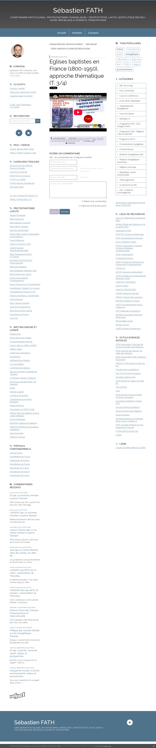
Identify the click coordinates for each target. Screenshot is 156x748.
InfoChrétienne (16, 299)
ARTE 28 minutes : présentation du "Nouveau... (23, 573)
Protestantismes (83, 140)
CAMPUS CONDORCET (126, 282)
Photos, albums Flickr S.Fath (22, 149)
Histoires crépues (17, 437)
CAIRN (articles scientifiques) (22, 183)
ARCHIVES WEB (16, 187)
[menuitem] (61, 32)
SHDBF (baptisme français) (127, 293)
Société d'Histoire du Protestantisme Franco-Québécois (129, 420)
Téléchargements (126, 180)
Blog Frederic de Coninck (20, 274)
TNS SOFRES (121, 387)
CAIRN (119, 435)
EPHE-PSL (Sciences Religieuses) (130, 234)
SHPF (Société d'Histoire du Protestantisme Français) (130, 426)
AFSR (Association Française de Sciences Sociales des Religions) (129, 345)
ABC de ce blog (126, 85)
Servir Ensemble (17, 433)
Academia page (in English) (21, 96)
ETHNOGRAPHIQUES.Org (127, 431)
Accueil (61, 32)
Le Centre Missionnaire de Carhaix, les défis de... (24, 553)
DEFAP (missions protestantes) (129, 272)
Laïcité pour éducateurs (20, 352)
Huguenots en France (19, 314)
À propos (93, 32)
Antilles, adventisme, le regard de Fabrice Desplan (70, 48)
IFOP (118, 391)
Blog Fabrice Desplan (19, 226)
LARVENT (15, 512)
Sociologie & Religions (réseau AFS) (129, 402)
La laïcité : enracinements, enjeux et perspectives (24, 653)
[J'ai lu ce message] (154, 746)
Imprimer (71, 143)
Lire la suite (15, 75)
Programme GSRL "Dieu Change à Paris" (128, 125)
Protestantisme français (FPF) (23, 291)
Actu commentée (126, 90)
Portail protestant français (21, 341)
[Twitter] (19, 133)
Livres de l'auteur (126, 113)
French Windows (17, 240)
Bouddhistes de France (20, 464)
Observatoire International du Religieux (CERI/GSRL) (130, 203)
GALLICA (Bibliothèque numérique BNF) (130, 219)
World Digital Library (124, 321)
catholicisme (122, 59)
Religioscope (15, 334)
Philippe (14, 630)
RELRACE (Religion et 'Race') (128, 300)
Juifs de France (16, 453)
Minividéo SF (124, 118)
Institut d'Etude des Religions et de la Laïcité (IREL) (130, 225)
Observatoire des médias (20, 337)
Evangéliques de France (20, 456)
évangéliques (132, 54)
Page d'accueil (91, 44)
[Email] (28, 133)
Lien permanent (59, 138)
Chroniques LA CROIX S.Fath (22, 409)
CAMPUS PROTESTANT (126, 289)
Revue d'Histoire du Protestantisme (25, 284)
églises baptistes (73, 141)
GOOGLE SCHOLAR (18, 172)
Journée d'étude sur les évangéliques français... (24, 633)
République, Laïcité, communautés (126, 173)
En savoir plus (106, 746)
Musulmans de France (19, 468)
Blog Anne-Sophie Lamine (21, 310)
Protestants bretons (124, 258)
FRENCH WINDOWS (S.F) (21, 199)
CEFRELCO (120, 268)
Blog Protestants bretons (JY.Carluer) (21, 255)
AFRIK (12, 388)
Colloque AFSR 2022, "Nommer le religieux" (66, 44)
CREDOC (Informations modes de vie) (130, 364)
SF (11, 495)
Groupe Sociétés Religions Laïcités (131, 447)
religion (136, 64)
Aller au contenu (8, 2)
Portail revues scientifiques (127, 369)
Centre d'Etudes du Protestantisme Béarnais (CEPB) (131, 277)
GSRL (126, 64)
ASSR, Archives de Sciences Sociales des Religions (129, 352)
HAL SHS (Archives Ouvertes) (128, 373)
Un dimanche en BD (128, 185)
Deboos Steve (17, 610)
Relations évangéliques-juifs (131, 154)
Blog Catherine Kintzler (19, 303)
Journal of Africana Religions (128, 407)
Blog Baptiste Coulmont (20, 222)
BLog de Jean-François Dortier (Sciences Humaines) (129, 396)
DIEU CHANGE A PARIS (126, 242)
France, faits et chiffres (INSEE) (23, 345)
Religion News (16, 349)
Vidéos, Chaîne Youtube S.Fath (23, 152)
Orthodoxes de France (19, 471)
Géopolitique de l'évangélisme (125, 107)
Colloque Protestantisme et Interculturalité (24, 613)
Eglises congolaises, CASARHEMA (24, 295)
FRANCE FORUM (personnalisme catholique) (24, 428)
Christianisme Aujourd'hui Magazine (21, 400)
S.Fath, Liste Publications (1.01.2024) (20, 105)
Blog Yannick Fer (17, 219)
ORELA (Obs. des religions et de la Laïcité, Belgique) (24, 414)
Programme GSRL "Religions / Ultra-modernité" (130, 132)
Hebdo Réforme (17, 405)
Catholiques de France (19, 460)
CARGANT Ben (17, 590)
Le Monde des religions (20, 367)
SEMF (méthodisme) (124, 254)
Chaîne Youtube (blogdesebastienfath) (19, 249)
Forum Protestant (17, 419)
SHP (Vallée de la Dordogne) (128, 311)
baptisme (62, 141)
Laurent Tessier (18, 530)
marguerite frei (17, 670)
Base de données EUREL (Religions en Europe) (131, 358)
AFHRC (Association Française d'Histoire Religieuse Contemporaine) (129, 248)
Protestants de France (19, 475)
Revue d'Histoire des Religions (129, 411)
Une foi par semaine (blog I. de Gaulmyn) (23, 383)
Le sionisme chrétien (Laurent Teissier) (23, 533)
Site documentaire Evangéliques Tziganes (23, 373)
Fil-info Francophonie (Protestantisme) (19, 279)
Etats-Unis (136, 59)
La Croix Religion (17, 364)
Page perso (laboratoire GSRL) (23, 92)
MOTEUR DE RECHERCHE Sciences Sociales (21, 167)
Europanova (15, 356)
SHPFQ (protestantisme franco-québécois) (129, 306)
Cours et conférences (87, 138)
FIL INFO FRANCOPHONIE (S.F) (24, 195)
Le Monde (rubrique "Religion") (23, 378)
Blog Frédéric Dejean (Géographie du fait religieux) (24, 235)
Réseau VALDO (122, 324)
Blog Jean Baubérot (18, 266)
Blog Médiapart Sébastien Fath (23, 270)
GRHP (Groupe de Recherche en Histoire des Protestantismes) (130, 263)
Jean (12, 550)
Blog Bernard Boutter (19, 230)
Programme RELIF (127, 139)
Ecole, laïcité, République (129, 100)
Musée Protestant (18, 215)
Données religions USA (126, 377)
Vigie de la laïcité (17, 391)
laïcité (119, 54)
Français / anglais (17, 88)
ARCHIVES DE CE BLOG (20, 175)
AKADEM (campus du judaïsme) (23, 423)
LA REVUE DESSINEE (19, 395)
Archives (77, 32)
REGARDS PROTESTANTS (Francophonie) (21, 261)
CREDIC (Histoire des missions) (129, 297)
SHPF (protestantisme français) (129, 238)
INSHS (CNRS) (122, 285)
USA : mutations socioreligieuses (125, 191)
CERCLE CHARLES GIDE (20, 244)
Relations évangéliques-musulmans (128, 160)
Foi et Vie (14, 318)
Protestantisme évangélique (64, 140)
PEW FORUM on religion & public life (130, 382)
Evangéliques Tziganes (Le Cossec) (25, 288)
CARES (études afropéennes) (128, 328)
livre (118, 64)
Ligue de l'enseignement (20, 307)
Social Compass (122, 414)
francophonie (133, 49)
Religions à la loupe (127, 167)
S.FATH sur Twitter (18, 179)
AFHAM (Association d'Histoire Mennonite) (129, 316)
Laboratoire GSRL (123, 230)
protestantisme (124, 69)
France (120, 49)
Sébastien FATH (78, 10)
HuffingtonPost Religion (20, 360)
